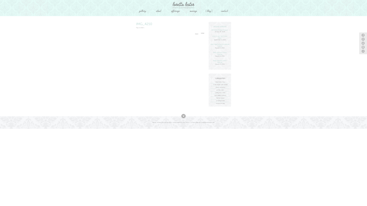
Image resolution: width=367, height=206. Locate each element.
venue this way (220, 103)
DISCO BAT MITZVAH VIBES (219, 37)
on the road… (220, 90)
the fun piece (220, 98)
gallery (142, 10)
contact (224, 10)
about (158, 10)
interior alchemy (220, 87)
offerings (175, 10)
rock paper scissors (220, 95)
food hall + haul (220, 82)
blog (209, 10)
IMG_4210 (144, 24)
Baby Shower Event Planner (220, 53)
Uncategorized (220, 100)
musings (193, 10)
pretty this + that (220, 92)
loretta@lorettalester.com (208, 122)
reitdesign (159, 122)
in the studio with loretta (220, 84)
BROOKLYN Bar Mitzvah (220, 30)
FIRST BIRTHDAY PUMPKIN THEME (220, 45)
